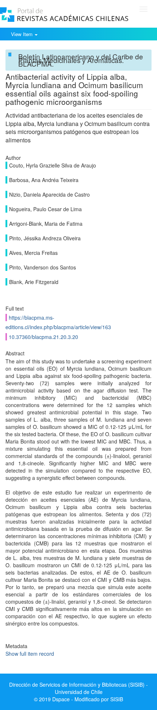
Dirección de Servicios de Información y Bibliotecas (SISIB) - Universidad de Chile (78, 688)
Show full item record (29, 653)
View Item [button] (22, 34)
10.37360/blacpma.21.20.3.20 (43, 336)
